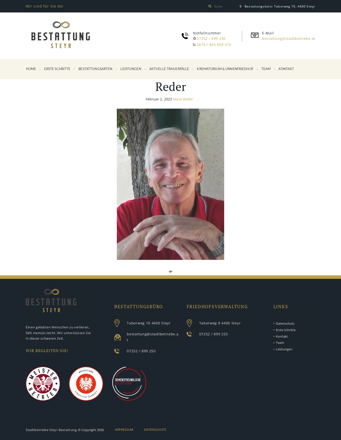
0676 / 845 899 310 (214, 44)
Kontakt (286, 69)
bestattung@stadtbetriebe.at (288, 38)
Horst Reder (183, 99)
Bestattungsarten (95, 69)
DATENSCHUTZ (155, 429)
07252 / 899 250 (211, 38)
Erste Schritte (57, 69)
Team (266, 69)
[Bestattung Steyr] (60, 35)
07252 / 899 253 (213, 334)
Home (31, 69)
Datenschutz (285, 323)
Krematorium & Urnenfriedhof (225, 69)
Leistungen (130, 69)
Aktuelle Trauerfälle (169, 69)
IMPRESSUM (124, 429)
